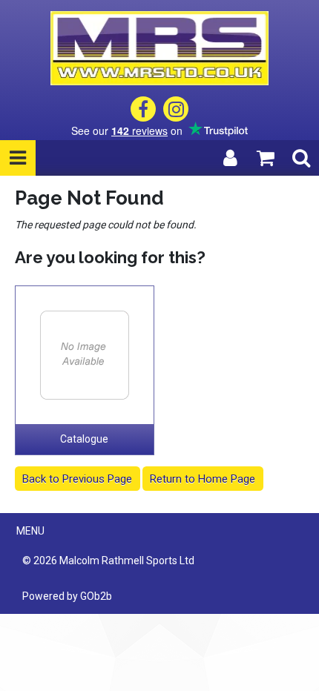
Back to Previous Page (77, 479)
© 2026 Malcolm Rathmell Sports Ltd (108, 560)
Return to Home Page (202, 479)
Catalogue (84, 439)
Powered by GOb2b (67, 596)
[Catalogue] (85, 355)
